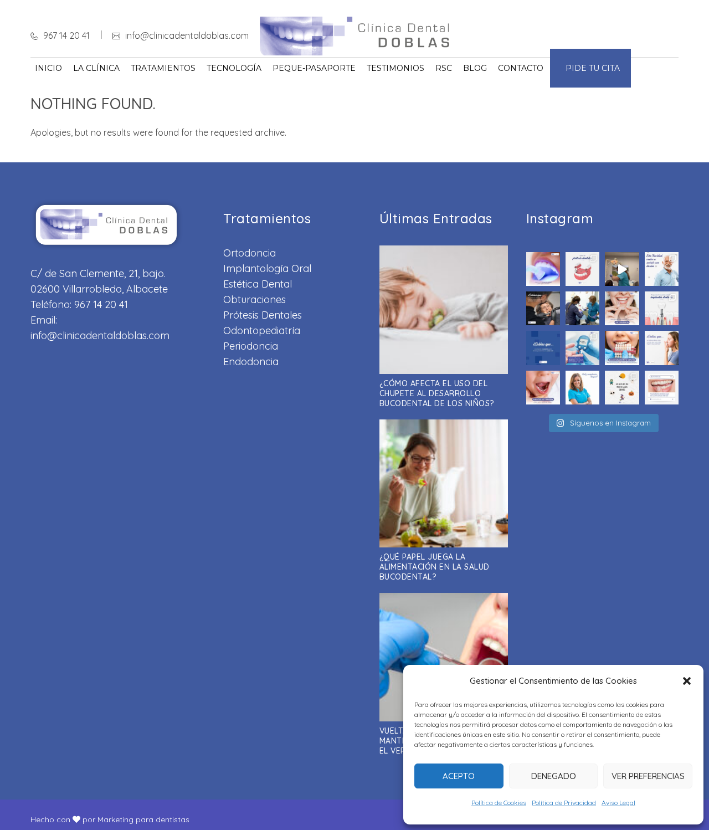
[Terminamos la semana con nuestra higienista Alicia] (622, 269)
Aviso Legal (618, 802)
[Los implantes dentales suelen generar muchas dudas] (662, 308)
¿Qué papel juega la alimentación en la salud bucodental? (434, 567)
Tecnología (234, 68)
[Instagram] (654, 35)
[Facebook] (634, 35)
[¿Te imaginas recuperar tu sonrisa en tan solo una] (662, 269)
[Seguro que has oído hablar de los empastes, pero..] (543, 269)
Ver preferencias (648, 776)
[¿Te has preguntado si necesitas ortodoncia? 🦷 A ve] (622, 308)
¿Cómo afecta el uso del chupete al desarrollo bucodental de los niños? (436, 393)
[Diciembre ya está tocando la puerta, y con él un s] (582, 308)
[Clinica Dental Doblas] (355, 36)
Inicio (48, 68)
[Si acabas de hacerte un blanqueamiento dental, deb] (622, 348)
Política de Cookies (498, 802)
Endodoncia (251, 361)
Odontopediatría (261, 330)
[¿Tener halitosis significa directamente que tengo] (662, 348)
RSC (443, 68)
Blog (475, 68)
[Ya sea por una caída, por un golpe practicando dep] (662, 387)
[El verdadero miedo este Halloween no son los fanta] (622, 387)
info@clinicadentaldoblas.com (186, 35)
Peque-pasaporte (314, 68)
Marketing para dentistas (143, 819)
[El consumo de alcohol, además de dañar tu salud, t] (543, 348)
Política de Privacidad (564, 802)
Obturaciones (254, 299)
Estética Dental (257, 284)
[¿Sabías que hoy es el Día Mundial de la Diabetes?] (582, 348)
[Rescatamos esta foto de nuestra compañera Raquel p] (582, 387)
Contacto (520, 68)
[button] (686, 680)
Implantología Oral (267, 268)
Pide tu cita (590, 68)
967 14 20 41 (65, 35)
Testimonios (395, 68)
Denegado (553, 776)
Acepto (459, 776)
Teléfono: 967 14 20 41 (79, 304)
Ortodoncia (249, 253)
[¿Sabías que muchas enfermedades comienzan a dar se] (543, 308)
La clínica (96, 68)
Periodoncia (250, 346)
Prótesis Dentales (262, 315)
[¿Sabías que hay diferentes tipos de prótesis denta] (582, 269)
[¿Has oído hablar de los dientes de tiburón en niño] (543, 387)
